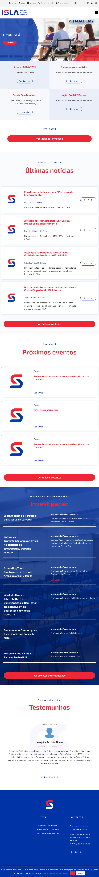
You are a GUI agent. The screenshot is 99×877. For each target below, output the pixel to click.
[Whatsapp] (96, 3)
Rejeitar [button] (81, 873)
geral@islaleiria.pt (80, 856)
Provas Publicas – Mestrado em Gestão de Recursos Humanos (61, 378)
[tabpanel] (49, 762)
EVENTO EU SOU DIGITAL (47, 410)
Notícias (39, 202)
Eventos (37, 371)
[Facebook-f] (84, 3)
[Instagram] (88, 3)
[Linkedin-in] (92, 3)
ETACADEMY (10, 42)
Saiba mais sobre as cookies (55, 873)
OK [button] (72, 873)
